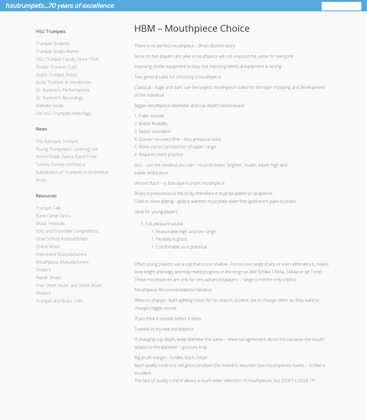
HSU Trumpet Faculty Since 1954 (67, 59)
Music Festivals (50, 223)
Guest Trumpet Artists (57, 75)
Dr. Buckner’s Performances (62, 90)
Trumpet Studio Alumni (57, 51)
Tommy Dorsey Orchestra (60, 164)
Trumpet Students (53, 43)
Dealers (43, 270)
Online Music (48, 246)
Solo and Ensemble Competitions (67, 231)
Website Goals (49, 105)
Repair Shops (48, 277)
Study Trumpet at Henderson (63, 82)
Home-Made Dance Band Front (66, 157)
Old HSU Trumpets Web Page (64, 113)
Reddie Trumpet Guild (56, 67)
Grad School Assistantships (62, 239)
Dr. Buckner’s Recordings (60, 98)
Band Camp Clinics (53, 216)
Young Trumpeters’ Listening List (67, 149)
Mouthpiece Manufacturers (62, 262)
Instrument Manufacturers (61, 254)
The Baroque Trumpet (57, 141)
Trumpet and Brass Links (59, 301)
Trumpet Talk (48, 208)
